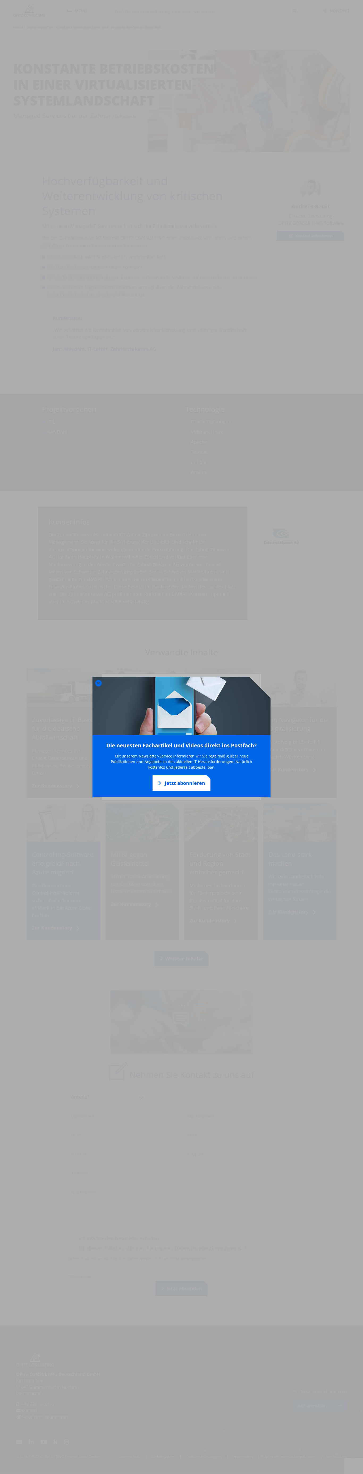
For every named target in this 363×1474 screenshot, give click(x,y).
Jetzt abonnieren (184, 783)
